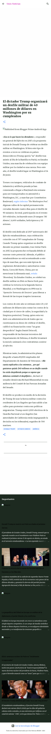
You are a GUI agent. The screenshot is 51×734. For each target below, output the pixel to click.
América (36, 429)
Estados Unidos (24, 429)
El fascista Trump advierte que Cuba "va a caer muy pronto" (25, 701)
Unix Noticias (13, 4)
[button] (4, 122)
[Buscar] (47, 4)
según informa (21, 201)
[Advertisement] (25, 70)
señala (34, 273)
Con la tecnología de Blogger (27, 726)
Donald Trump (9, 429)
